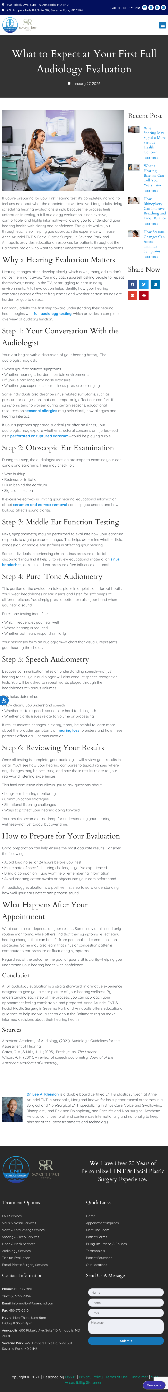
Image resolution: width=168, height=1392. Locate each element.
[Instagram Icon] (163, 7)
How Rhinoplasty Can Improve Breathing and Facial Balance (155, 208)
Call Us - (125, 8)
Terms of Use (117, 1377)
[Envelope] (144, 7)
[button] (162, 25)
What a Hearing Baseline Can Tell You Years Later (154, 175)
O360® (70, 1377)
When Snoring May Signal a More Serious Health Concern (155, 140)
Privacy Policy (91, 1377)
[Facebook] (150, 7)
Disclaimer (139, 1377)
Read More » (151, 157)
